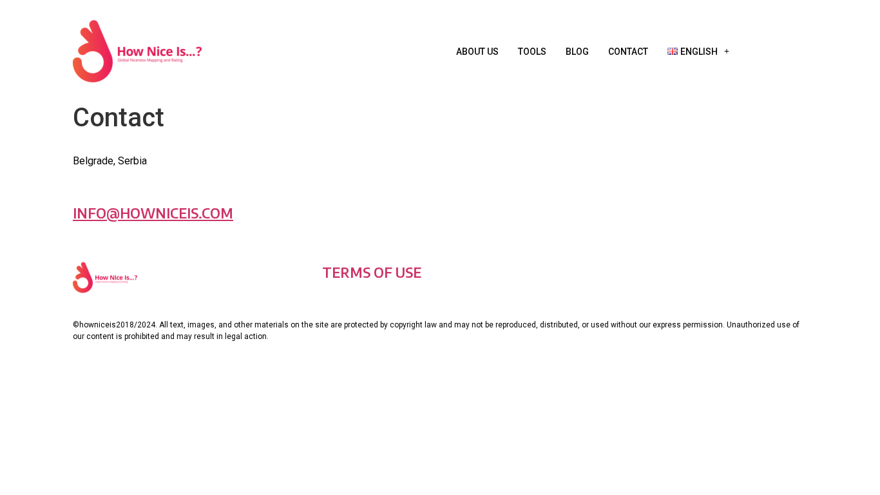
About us (477, 51)
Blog (577, 51)
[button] (698, 51)
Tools (532, 51)
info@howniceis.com (153, 213)
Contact (628, 51)
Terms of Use (371, 272)
